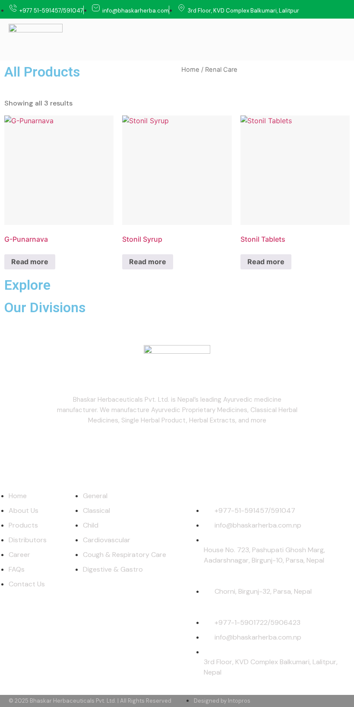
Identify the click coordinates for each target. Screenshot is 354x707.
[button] (339, 39)
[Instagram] (207, 446)
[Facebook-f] (146, 446)
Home (190, 70)
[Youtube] (177, 446)
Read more (29, 261)
